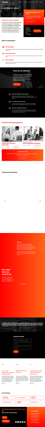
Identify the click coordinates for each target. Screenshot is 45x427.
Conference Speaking (35, 419)
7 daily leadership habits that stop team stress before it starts (36, 372)
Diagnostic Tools (34, 420)
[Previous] (5, 201)
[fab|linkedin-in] (20, 422)
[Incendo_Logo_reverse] (5, 2)
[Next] (40, 201)
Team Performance (34, 414)
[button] (21, 2)
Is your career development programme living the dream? (8, 372)
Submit (16, 351)
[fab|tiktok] (22, 422)
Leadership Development (36, 413)
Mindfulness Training (35, 416)
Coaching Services (34, 417)
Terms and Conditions (35, 422)
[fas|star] (24, 421)
